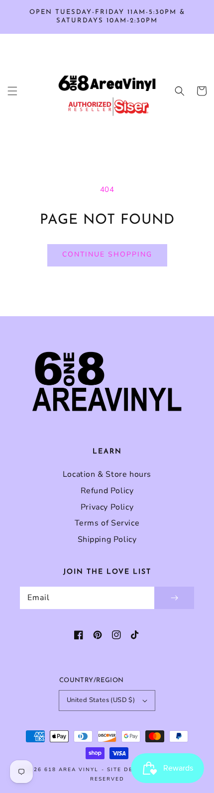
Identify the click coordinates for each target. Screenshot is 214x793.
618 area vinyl (71, 769)
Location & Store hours (107, 474)
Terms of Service (107, 523)
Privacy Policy (107, 507)
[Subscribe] (174, 598)
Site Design (128, 769)
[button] (12, 91)
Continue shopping (107, 254)
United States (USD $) (101, 700)
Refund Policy (107, 490)
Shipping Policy (107, 539)
